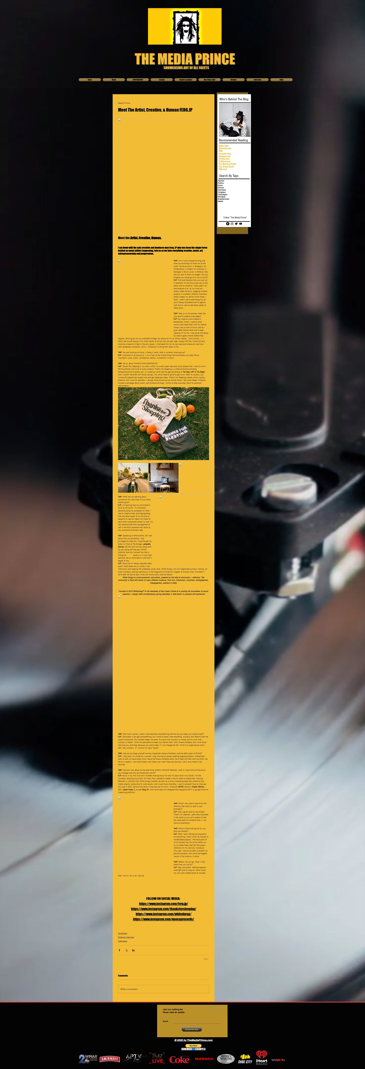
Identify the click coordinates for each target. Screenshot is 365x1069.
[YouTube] (240, 223)
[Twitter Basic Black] (236, 223)
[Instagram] (232, 223)
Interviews (122, 941)
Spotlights (122, 933)
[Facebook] (227, 223)
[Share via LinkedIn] (133, 950)
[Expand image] (133, 478)
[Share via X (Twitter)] (126, 950)
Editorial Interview (126, 937)
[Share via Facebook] (119, 950)
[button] (193, 1046)
